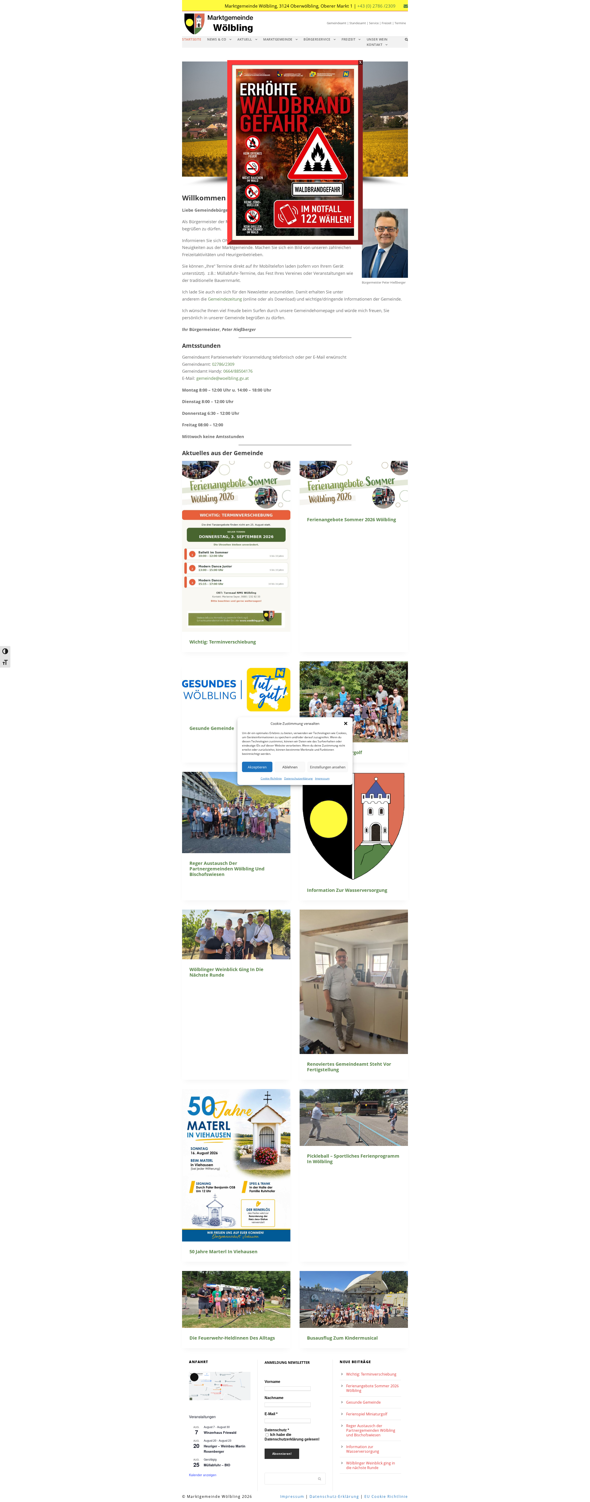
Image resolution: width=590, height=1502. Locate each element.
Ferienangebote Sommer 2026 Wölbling (351, 519)
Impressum (322, 778)
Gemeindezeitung (225, 299)
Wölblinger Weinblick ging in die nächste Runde (226, 972)
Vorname (272, 1382)
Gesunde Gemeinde (211, 728)
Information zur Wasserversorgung (347, 890)
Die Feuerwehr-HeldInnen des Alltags (232, 1338)
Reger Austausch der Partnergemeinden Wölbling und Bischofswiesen (227, 868)
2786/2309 (224, 364)
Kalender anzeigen (202, 1475)
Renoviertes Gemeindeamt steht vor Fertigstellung (349, 1067)
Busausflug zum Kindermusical (342, 1338)
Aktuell (244, 39)
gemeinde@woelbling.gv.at (222, 378)
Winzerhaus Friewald (220, 1432)
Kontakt (375, 44)
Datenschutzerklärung (298, 778)
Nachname (274, 1398)
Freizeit (348, 39)
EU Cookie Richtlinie (386, 1496)
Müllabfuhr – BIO (217, 1465)
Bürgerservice (317, 39)
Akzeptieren (257, 766)
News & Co (216, 39)
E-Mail (271, 1414)
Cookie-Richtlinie (271, 778)
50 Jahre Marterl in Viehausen (223, 1251)
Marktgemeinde (277, 39)
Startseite (191, 39)
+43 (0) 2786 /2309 (376, 6)
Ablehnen (290, 766)
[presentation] (236, 546)
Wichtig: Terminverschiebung (222, 642)
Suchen (320, 1478)
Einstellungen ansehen (327, 766)
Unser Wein (377, 39)
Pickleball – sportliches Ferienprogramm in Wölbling (353, 1159)
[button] (345, 723)
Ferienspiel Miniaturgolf (366, 1414)
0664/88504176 (238, 371)
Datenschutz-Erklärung (334, 1496)
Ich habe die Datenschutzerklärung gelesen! (292, 1437)
